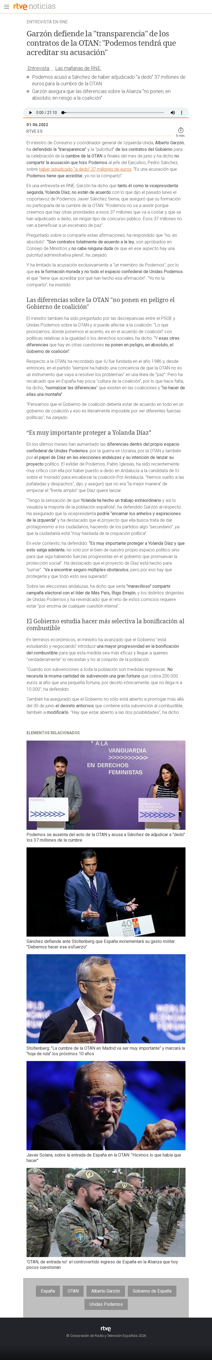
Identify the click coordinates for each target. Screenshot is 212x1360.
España (48, 1291)
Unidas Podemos (106, 1304)
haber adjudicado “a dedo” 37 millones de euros (85, 169)
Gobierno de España (152, 1291)
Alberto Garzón (105, 1291)
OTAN (73, 1291)
